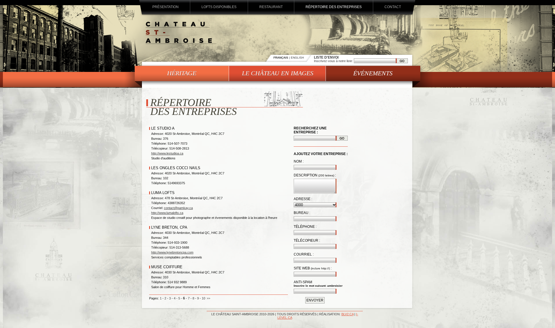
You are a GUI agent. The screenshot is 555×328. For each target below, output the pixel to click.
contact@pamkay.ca (178, 208)
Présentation (165, 7)
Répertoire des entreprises (334, 7)
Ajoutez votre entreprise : (321, 154)
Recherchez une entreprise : (310, 130)
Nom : (299, 161)
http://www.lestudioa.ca (167, 153)
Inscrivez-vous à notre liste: (334, 61)
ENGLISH (297, 57)
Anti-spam (303, 282)
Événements (373, 73)
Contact (392, 7)
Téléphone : (305, 227)
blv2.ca (347, 314)
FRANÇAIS (280, 57)
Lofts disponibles (218, 7)
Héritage (181, 73)
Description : (315, 175)
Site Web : (313, 268)
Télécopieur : (307, 240)
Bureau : (302, 213)
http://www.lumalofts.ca (167, 213)
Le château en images (277, 73)
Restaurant (271, 7)
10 (203, 298)
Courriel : (304, 254)
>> (208, 298)
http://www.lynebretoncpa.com (172, 252)
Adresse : (303, 199)
